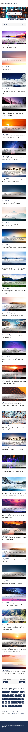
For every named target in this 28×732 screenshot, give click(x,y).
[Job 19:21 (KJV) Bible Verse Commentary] (14, 484)
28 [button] (3, 702)
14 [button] (10, 695)
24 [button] (14, 698)
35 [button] (23, 702)
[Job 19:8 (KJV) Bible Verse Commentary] (14, 192)
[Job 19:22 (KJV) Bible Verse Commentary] (14, 506)
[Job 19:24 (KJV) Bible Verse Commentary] (14, 550)
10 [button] (23, 692)
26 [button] (20, 698)
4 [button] (9, 692)
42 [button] (20, 705)
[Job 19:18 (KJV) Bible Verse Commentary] (14, 418)
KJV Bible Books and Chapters (16, 713)
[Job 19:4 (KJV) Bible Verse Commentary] (14, 104)
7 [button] (16, 692)
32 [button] (14, 702)
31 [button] (11, 702)
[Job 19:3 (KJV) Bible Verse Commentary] (14, 80)
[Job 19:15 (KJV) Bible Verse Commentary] (14, 348)
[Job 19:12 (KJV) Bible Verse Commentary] (14, 281)
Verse (24, 19)
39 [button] (11, 705)
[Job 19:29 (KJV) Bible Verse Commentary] (14, 662)
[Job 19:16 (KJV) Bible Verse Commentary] (14, 372)
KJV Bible (14, 13)
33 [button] (17, 702)
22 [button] (8, 698)
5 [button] (11, 692)
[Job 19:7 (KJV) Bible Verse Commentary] (14, 170)
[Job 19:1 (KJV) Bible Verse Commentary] (14, 38)
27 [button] (23, 698)
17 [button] (18, 695)
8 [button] (18, 692)
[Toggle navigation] (25, 3)
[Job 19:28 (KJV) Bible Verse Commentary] (14, 640)
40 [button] (14, 705)
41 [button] (17, 705)
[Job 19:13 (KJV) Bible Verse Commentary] (14, 304)
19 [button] (23, 695)
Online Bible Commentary (12, 725)
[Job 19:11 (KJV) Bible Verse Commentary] (14, 259)
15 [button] (13, 695)
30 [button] (9, 702)
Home (8, 13)
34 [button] (20, 702)
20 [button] (3, 698)
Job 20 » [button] (22, 24)
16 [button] (16, 695)
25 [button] (17, 698)
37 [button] (6, 705)
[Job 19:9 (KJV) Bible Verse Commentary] (14, 214)
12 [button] (5, 695)
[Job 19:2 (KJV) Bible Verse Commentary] (14, 58)
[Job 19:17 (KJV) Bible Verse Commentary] (14, 394)
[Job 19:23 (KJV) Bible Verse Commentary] (14, 528)
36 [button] (3, 705)
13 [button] (8, 695)
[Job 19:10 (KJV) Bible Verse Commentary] (14, 236)
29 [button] (6, 702)
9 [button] (20, 692)
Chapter (18, 19)
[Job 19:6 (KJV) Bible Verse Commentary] (14, 148)
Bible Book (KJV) (12, 19)
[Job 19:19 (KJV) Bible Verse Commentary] (14, 440)
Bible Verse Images (5, 727)
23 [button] (11, 698)
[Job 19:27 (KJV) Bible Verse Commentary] (14, 616)
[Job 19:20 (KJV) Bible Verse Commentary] (14, 462)
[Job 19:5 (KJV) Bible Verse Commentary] (14, 126)
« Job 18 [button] (5, 24)
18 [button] (21, 695)
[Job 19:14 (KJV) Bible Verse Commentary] (14, 326)
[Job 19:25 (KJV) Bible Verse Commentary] (14, 572)
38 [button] (8, 705)
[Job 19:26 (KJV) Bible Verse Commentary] (14, 594)
